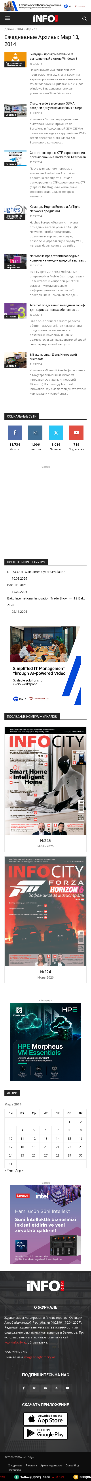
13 (35, 29)
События (11, 114)
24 (10, 1155)
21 (57, 1147)
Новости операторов (13, 266)
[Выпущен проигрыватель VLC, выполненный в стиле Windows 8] (15, 59)
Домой (9, 29)
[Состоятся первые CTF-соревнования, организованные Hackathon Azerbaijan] (15, 158)
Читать (35, 427)
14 (57, 1138)
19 (34, 1147)
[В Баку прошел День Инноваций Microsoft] (15, 360)
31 (10, 1164)
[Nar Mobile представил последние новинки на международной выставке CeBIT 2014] (15, 261)
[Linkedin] (45, 1388)
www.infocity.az (15, 1342)
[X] (56, 1388)
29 (69, 1155)
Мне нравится (15, 427)
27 (45, 1155)
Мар (28, 29)
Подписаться (76, 427)
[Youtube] (67, 1388)
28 (57, 1155)
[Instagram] (34, 1388)
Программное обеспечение (14, 64)
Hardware (11, 316)
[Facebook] (23, 1388)
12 (34, 1138)
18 (22, 1147)
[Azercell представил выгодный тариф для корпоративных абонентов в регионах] (15, 311)
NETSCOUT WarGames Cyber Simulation (36, 572)
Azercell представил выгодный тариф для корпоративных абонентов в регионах (57, 309)
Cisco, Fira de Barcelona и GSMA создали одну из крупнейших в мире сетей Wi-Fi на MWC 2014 (56, 108)
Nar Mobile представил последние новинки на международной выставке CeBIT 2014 (58, 260)
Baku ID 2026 (17, 585)
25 (22, 1155)
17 (10, 1147)
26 (34, 1155)
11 (22, 1138)
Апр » (19, 1170)
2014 (20, 29)
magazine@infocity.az (39, 1357)
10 (10, 1138)
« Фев (8, 1170)
